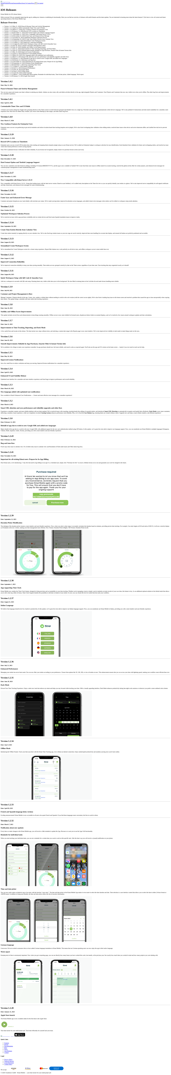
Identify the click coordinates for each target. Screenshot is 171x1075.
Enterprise (16, 3)
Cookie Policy (8, 1064)
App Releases (8, 1051)
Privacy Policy (8, 1059)
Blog (20, 3)
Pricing (11, 3)
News (33, 3)
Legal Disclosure (9, 1063)
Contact (29, 3)
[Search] (36, 3)
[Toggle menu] (2, 5)
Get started (40, 3)
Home (2, 3)
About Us (24, 3)
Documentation (8, 1046)
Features (6, 3)
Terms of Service (9, 1061)
